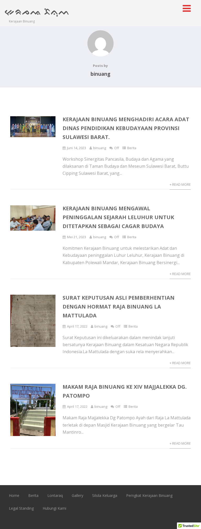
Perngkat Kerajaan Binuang (149, 495)
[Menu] (187, 8)
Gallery (77, 495)
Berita (131, 148)
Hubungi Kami (54, 508)
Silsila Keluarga (104, 495)
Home (14, 495)
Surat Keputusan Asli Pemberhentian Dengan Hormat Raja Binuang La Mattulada (119, 306)
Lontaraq (55, 495)
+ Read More (180, 184)
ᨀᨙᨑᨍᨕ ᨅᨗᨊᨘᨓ (37, 11)
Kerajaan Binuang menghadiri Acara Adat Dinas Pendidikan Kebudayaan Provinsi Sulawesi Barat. (126, 128)
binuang (99, 148)
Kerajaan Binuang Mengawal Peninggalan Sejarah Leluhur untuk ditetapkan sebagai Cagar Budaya (118, 217)
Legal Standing (21, 508)
